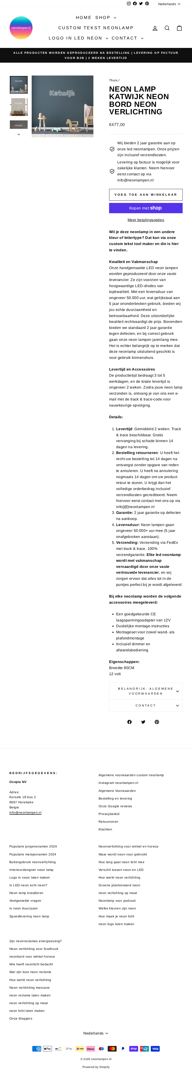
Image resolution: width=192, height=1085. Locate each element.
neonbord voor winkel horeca (32, 956)
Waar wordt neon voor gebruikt (123, 854)
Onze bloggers (20, 1018)
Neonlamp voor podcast (117, 900)
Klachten (105, 829)
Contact (126, 38)
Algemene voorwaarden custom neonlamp (131, 775)
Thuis (113, 80)
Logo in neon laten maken (29, 877)
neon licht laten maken (27, 1011)
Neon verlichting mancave (29, 987)
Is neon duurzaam (23, 908)
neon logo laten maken (116, 924)
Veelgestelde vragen (25, 900)
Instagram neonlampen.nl (118, 783)
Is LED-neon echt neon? (28, 885)
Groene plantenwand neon (119, 885)
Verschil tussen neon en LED (121, 870)
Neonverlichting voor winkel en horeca (129, 846)
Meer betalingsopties (146, 220)
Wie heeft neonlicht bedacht (31, 964)
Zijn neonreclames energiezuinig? (35, 941)
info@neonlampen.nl (25, 812)
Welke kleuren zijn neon (117, 908)
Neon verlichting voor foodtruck (33, 949)
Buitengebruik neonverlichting (32, 862)
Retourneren (108, 821)
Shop (104, 17)
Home (84, 17)
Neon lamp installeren (26, 893)
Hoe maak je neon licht (116, 916)
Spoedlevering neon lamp (29, 916)
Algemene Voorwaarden (117, 791)
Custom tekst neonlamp (96, 27)
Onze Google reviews (115, 806)
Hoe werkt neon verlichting (119, 877)
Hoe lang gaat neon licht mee (121, 862)
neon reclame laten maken (30, 995)
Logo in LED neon (76, 38)
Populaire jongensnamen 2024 (33, 846)
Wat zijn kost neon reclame (30, 972)
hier (175, 244)
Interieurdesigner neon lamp (31, 870)
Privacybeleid (109, 814)
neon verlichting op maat (118, 893)
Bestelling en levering (115, 798)
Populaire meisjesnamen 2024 (32, 854)
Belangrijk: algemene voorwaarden (146, 691)
